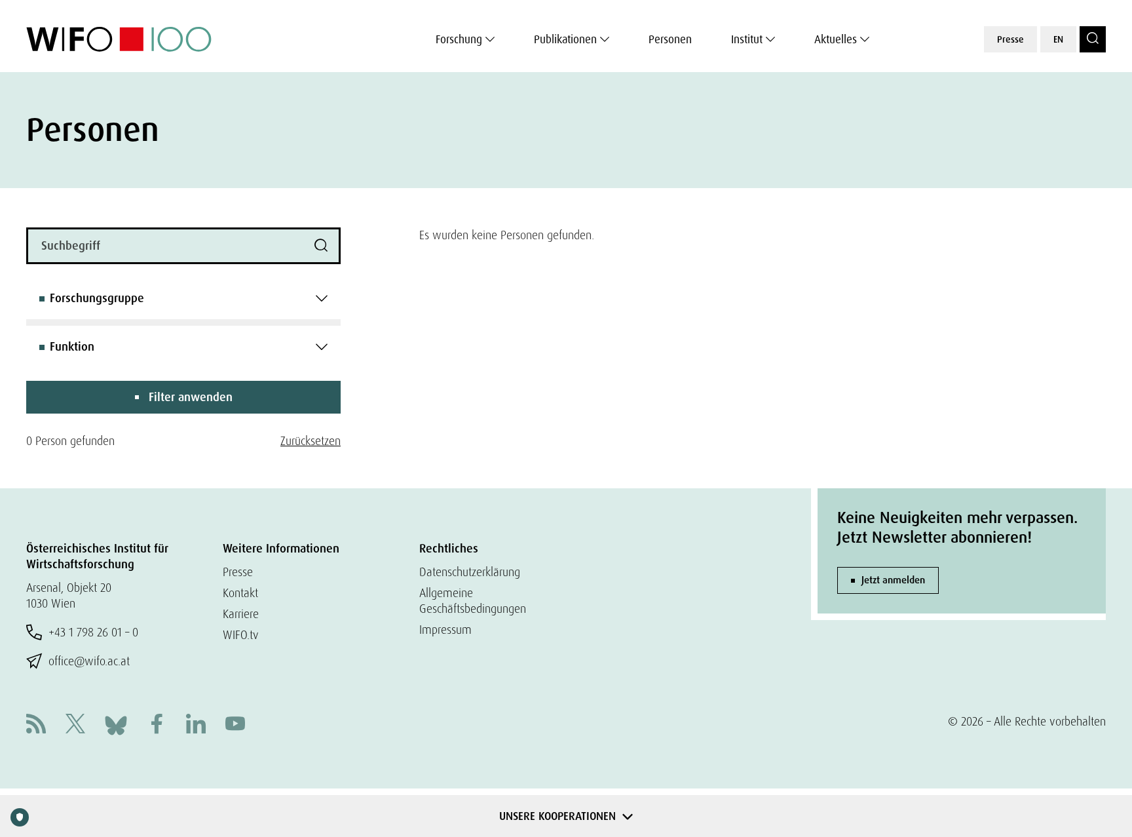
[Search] (1093, 39)
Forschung (459, 39)
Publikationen (565, 39)
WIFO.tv (241, 634)
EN (1058, 39)
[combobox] (183, 298)
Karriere (241, 613)
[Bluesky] (116, 724)
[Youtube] (235, 725)
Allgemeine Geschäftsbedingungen (472, 600)
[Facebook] (156, 725)
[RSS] (36, 725)
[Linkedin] (196, 725)
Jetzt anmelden (893, 580)
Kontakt (240, 592)
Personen (670, 39)
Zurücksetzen (310, 440)
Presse (1010, 39)
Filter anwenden (191, 397)
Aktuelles (835, 39)
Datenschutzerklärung (469, 571)
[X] (75, 725)
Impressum (445, 629)
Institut (747, 39)
